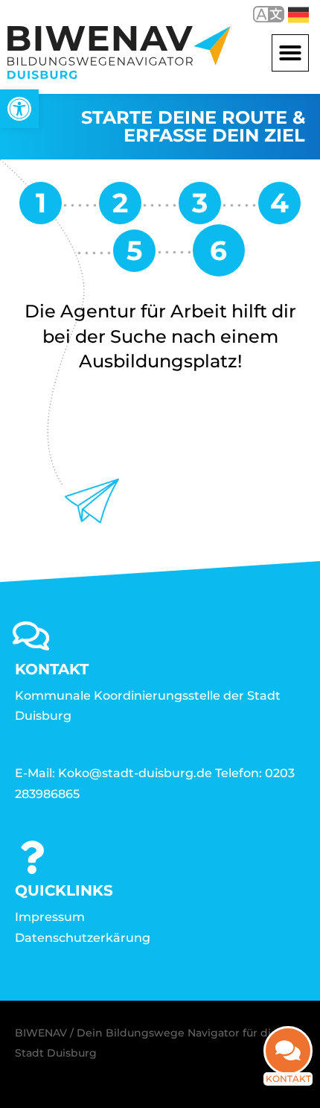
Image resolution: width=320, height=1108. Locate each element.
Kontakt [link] (288, 1078)
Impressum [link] (50, 917)
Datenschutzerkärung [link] (82, 938)
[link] (19, 108)
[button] (290, 53)
